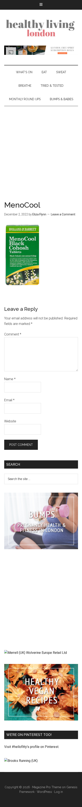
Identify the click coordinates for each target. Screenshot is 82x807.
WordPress (44, 791)
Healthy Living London (41, 27)
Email (9, 400)
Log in (58, 791)
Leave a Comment (63, 214)
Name (10, 379)
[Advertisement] (41, 149)
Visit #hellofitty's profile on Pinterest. (31, 747)
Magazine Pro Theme (46, 787)
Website (10, 421)
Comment (12, 334)
